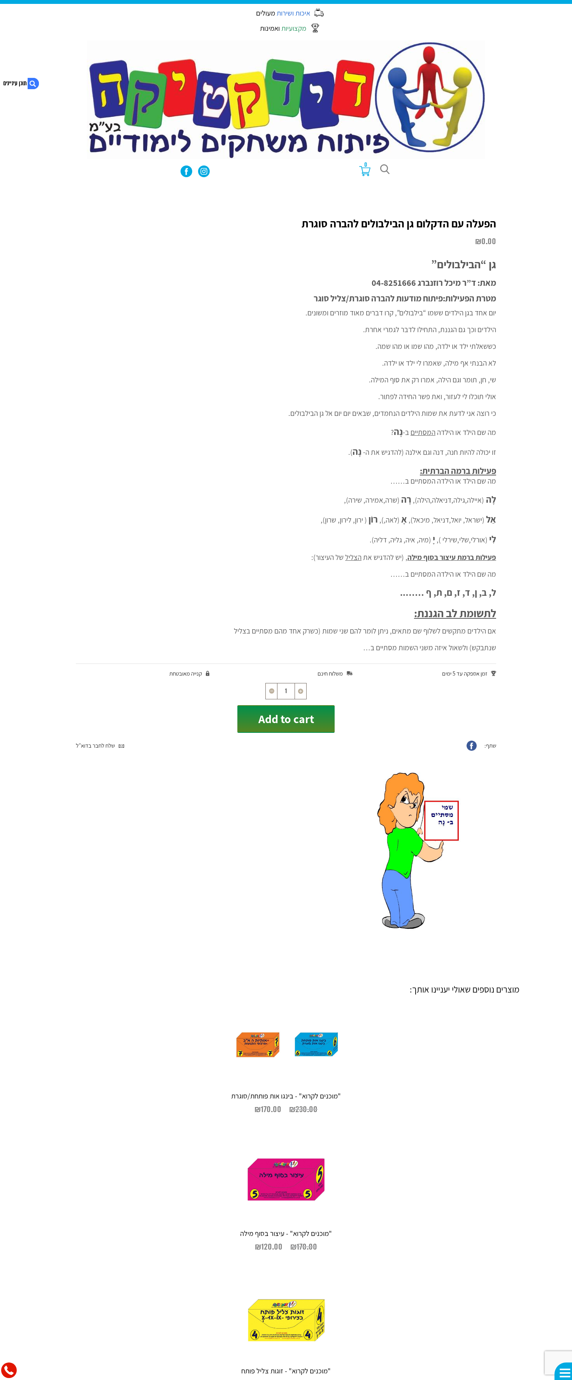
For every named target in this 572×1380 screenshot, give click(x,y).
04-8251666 (394, 282)
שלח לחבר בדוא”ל (95, 745)
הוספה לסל (391, 1130)
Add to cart (286, 719)
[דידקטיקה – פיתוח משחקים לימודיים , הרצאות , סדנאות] (286, 99)
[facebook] (186, 171)
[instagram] (204, 171)
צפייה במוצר (181, 1130)
